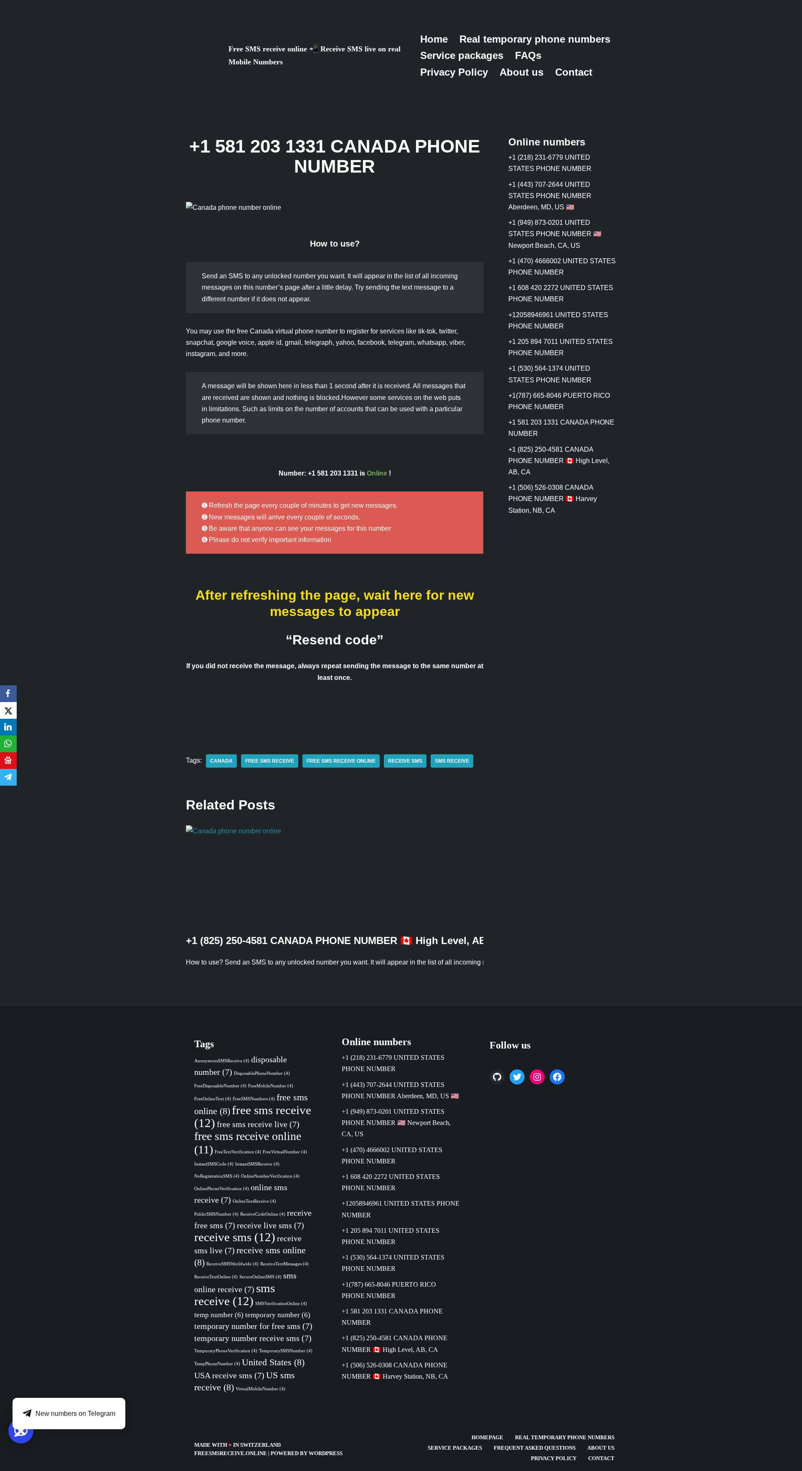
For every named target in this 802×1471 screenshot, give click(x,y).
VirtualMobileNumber (260, 1389)
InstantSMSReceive (257, 1163)
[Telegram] (8, 777)
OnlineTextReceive (254, 1201)
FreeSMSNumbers (254, 1098)
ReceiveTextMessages (284, 1264)
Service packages (461, 55)
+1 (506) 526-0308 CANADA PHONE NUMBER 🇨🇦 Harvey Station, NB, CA (552, 499)
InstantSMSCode (213, 1163)
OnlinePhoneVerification (221, 1188)
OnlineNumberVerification (270, 1176)
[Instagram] (537, 1076)
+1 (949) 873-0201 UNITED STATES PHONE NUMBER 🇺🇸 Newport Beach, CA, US (555, 234)
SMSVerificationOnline (281, 1303)
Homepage (487, 1437)
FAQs (528, 55)
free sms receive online (341, 761)
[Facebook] (557, 1076)
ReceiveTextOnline (216, 1276)
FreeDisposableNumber (220, 1085)
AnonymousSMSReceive (221, 1061)
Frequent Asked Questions (535, 1448)
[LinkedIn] (8, 727)
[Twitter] (517, 1076)
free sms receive (269, 761)
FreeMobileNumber (270, 1085)
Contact (573, 72)
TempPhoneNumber (217, 1364)
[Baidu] (8, 760)
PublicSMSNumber (216, 1213)
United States (273, 1362)
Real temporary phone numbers (534, 39)
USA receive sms (229, 1375)
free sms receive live (258, 1124)
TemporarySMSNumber (285, 1350)
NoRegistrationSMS (216, 1176)
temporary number (277, 1315)
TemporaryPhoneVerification (225, 1350)
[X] (8, 710)
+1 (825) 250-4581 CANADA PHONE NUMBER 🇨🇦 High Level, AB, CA (346, 940)
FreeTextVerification (238, 1151)
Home (434, 39)
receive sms (405, 761)
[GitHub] (497, 1076)
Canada (221, 761)
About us (521, 72)
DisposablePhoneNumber (262, 1073)
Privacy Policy (454, 72)
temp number (219, 1315)
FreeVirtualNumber (285, 1151)
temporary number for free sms (253, 1326)
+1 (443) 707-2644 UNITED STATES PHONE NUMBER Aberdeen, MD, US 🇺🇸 (549, 196)
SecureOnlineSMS (260, 1276)
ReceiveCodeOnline (262, 1213)
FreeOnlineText (212, 1098)
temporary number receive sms (253, 1337)
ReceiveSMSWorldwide (232, 1264)
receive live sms (270, 1224)
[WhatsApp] (8, 744)
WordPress (326, 1453)
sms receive (452, 761)
